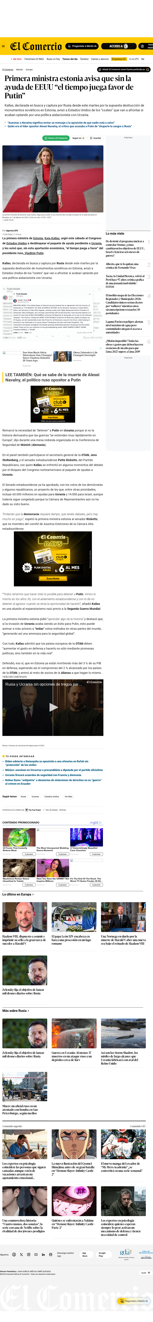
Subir (143, 1272)
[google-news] (50, 1254)
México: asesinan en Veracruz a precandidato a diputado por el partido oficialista (54, 770)
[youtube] (36, 1254)
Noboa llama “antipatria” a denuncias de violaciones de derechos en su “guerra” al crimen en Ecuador (53, 782)
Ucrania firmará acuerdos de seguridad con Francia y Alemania (43, 775)
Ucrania (35, 796)
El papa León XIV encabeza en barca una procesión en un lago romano (71, 940)
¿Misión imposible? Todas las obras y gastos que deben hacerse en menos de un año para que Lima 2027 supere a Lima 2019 (124, 346)
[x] (21, 1254)
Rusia (23, 796)
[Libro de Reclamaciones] (146, 1254)
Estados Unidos (52, 796)
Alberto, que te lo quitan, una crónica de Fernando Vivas (122, 265)
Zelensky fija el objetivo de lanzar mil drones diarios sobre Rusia (23, 991)
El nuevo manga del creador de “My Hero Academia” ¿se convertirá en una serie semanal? (121, 1167)
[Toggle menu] (3, 46)
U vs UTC (134, 59)
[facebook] (14, 1254)
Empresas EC (119, 59)
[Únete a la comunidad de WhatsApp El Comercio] (56, 138)
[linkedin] (43, 1254)
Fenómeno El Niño (34, 59)
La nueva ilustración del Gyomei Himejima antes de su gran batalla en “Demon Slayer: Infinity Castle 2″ (73, 1169)
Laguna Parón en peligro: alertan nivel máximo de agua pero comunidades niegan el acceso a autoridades (124, 327)
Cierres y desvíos (100, 59)
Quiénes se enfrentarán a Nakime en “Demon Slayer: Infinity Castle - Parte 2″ (73, 1224)
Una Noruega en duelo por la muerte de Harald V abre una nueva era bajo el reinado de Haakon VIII (123, 940)
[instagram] (28, 1254)
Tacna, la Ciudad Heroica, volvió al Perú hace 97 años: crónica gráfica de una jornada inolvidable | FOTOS (125, 281)
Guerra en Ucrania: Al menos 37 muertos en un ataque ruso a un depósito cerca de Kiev (72, 1056)
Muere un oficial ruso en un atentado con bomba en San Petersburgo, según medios (20, 1109)
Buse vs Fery (53, 59)
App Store (84, 1254)
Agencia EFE (12, 230)
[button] (52, 707)
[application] (52, 707)
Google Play (102, 1254)
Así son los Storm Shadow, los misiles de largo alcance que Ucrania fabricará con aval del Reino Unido (119, 1058)
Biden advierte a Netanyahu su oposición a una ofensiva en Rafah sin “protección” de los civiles (46, 763)
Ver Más (68, 796)
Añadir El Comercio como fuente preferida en (123, 69)
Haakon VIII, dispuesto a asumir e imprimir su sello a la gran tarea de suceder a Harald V (24, 940)
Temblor (84, 59)
